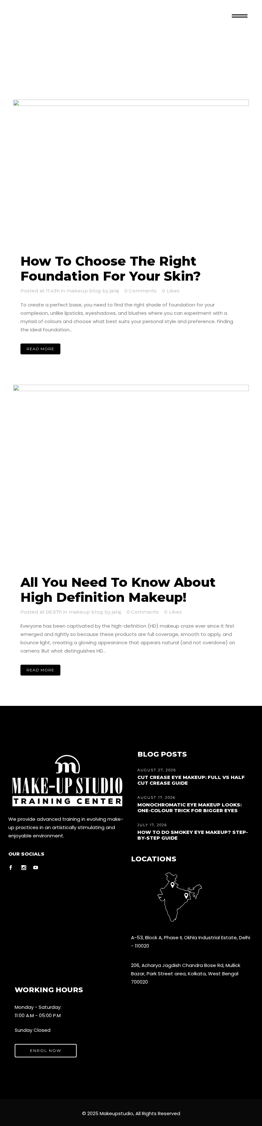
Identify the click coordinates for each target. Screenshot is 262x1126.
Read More (40, 348)
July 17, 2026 (152, 825)
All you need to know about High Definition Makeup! (118, 589)
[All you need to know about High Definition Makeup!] (131, 476)
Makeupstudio (116, 1113)
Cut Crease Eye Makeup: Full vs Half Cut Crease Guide (191, 780)
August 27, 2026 (156, 770)
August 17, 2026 (156, 797)
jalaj (114, 291)
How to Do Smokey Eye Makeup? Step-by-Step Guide (192, 835)
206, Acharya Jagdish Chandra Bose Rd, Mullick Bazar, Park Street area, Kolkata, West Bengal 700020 (185, 973)
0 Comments (140, 291)
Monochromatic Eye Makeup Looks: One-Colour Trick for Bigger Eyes (189, 807)
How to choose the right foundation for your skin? (110, 268)
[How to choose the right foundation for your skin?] (131, 173)
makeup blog (83, 291)
